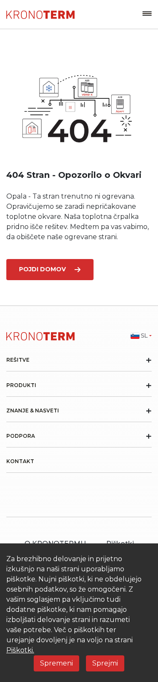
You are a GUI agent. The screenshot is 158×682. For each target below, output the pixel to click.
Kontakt (20, 461)
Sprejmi (105, 663)
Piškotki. (20, 650)
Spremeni (56, 663)
